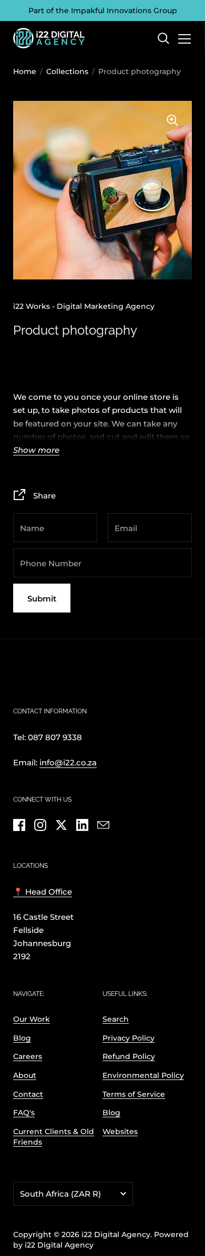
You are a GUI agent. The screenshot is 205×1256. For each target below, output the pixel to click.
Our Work (31, 1019)
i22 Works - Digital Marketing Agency (84, 306)
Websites (120, 1131)
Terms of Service (133, 1094)
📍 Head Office (42, 892)
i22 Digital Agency (115, 1234)
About (24, 1075)
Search (115, 1019)
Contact (28, 1094)
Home (24, 71)
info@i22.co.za (68, 762)
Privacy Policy (128, 1038)
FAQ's (24, 1112)
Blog (22, 1038)
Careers (27, 1056)
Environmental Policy (143, 1075)
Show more (36, 450)
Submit (41, 599)
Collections (67, 71)
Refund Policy (128, 1056)
